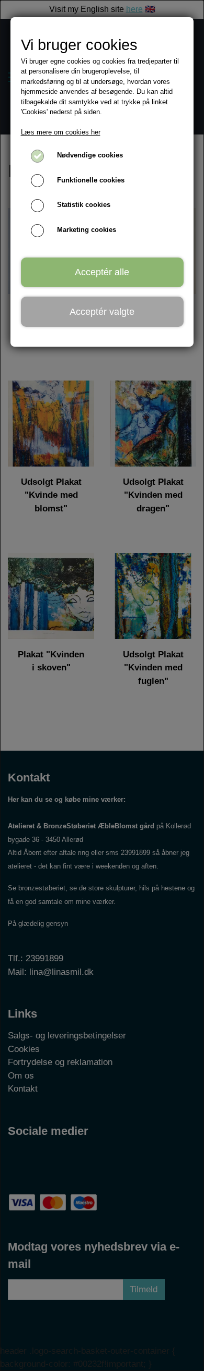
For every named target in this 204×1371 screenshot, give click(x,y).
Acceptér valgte (102, 312)
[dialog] (102, 685)
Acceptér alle (102, 272)
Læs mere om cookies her (60, 132)
